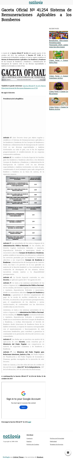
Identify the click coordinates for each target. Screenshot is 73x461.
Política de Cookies (33, 444)
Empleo (29, 441)
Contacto (30, 438)
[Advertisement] (23, 37)
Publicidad (53, 441)
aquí (29, 422)
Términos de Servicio (56, 444)
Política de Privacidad (57, 438)
